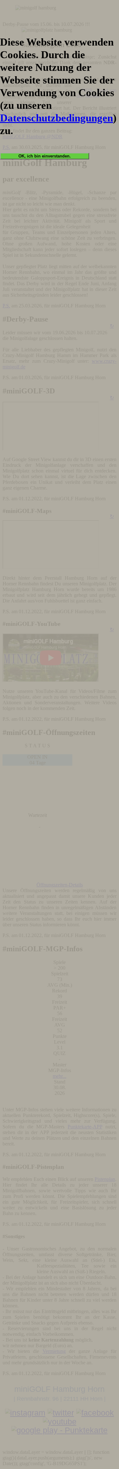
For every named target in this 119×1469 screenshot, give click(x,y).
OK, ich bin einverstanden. (44, 156)
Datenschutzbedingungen (56, 118)
